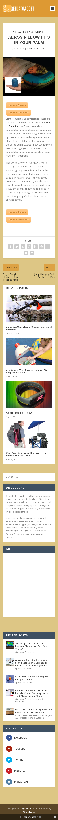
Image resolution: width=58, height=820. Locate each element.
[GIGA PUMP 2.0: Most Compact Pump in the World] (10, 679)
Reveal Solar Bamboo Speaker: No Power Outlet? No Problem (33, 711)
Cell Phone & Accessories (32, 715)
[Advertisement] (29, 585)
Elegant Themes (28, 808)
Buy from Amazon (17, 105)
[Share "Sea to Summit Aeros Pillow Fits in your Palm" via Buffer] (41, 247)
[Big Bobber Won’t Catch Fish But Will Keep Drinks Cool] (29, 351)
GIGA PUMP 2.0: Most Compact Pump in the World (31, 678)
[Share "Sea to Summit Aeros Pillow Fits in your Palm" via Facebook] (10, 247)
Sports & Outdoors (36, 48)
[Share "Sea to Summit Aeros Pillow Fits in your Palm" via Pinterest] (29, 247)
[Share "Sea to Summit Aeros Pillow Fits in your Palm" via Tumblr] (23, 247)
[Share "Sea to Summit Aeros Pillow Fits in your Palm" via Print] (32, 253)
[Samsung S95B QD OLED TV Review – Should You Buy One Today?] (10, 645)
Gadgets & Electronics (24, 652)
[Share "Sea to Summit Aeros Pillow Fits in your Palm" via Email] (26, 253)
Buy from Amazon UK (18, 112)
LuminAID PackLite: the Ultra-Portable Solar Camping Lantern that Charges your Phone (32, 693)
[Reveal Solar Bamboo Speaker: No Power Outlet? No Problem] (10, 711)
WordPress (29, 812)
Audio (18, 715)
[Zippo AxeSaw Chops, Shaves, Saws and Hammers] (29, 308)
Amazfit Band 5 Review (19, 413)
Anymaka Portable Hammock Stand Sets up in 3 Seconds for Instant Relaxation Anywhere (31, 663)
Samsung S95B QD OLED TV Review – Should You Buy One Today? (31, 646)
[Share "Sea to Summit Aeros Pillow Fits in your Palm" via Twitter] (17, 247)
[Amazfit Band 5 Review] (29, 394)
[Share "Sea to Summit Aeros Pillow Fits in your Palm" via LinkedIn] (35, 247)
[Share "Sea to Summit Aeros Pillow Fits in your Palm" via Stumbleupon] (48, 247)
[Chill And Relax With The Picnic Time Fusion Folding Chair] (29, 434)
